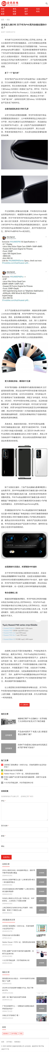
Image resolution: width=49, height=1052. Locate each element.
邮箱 (3, 836)
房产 (26, 11)
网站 (2, 846)
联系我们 (17, 1042)
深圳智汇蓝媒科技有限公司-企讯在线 (18, 1046)
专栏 (26, 14)
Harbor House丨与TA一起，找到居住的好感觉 (21, 774)
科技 (14, 11)
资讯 (14, 9)
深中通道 (14, 1033)
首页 (2, 9)
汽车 (2, 11)
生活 (38, 9)
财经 (26, 9)
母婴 (14, 14)
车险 (20, 1033)
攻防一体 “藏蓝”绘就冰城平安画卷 (14, 997)
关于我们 (9, 1042)
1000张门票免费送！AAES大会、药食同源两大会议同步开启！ (25, 766)
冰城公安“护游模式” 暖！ (11, 1015)
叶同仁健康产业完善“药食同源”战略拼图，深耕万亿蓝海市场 (25, 778)
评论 (3, 801)
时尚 (38, 11)
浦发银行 (6, 1033)
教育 (2, 14)
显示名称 (5, 826)
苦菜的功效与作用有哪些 (13, 770)
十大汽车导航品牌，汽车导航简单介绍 (18, 783)
